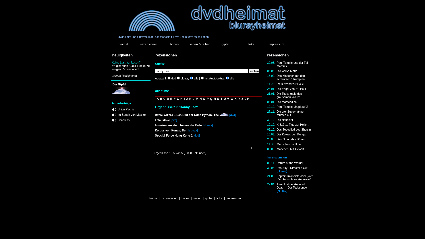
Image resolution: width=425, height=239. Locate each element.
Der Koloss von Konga (291, 134)
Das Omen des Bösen (291, 139)
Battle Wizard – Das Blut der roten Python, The (187, 115)
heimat (123, 44)
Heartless (124, 120)
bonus (174, 44)
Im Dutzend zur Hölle (290, 84)
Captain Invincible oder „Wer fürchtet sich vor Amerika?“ (295, 177)
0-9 (247, 98)
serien (197, 198)
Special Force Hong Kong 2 (174, 135)
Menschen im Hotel (289, 144)
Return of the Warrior (290, 163)
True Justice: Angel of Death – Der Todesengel (292, 188)
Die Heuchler (285, 119)
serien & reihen (200, 44)
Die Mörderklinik (287, 102)
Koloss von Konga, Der (171, 130)
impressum (276, 44)
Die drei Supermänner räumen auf (290, 113)
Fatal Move (162, 120)
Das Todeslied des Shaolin (294, 129)
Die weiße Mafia (287, 71)
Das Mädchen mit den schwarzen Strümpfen (291, 77)
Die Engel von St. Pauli (292, 89)
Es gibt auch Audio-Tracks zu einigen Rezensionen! (131, 67)
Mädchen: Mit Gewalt (290, 149)
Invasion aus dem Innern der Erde (178, 125)
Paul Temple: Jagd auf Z (292, 106)
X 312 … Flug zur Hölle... (293, 124)
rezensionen (149, 44)
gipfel (225, 44)
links (251, 44)
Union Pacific (126, 109)
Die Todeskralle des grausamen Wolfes (289, 95)
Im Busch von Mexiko (132, 114)
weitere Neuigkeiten (124, 75)
